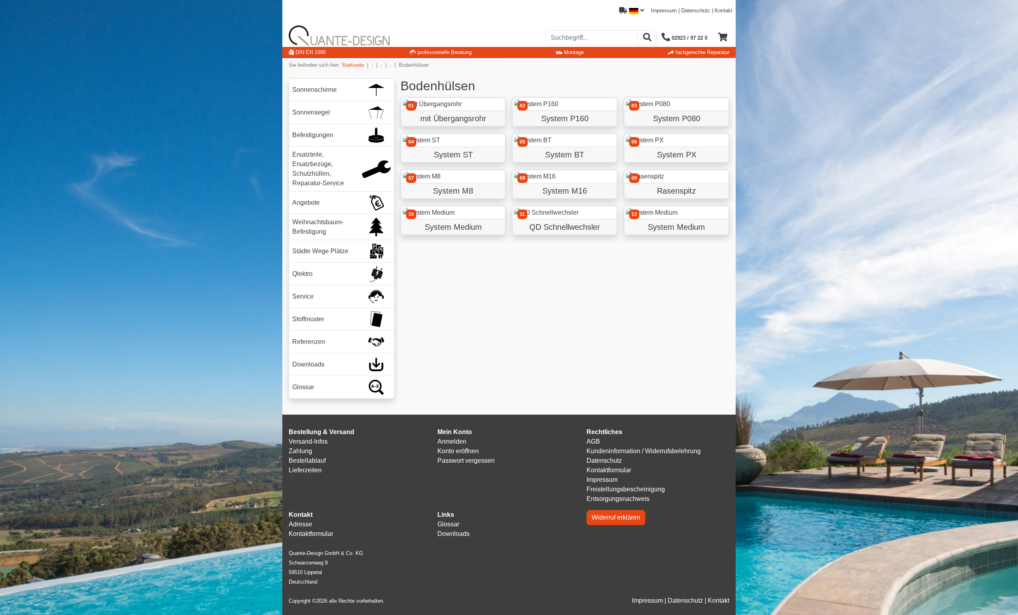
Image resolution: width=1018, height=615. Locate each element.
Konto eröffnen (458, 451)
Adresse (300, 524)
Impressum (664, 11)
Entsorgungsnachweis (618, 498)
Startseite (353, 65)
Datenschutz (695, 11)
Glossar (448, 524)
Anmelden (451, 441)
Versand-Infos (308, 441)
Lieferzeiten (305, 470)
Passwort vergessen (466, 460)
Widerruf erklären (616, 517)
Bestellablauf (307, 460)
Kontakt (723, 11)
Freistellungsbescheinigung (626, 489)
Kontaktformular (609, 470)
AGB (593, 441)
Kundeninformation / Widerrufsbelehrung (644, 451)
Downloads (453, 533)
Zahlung (300, 451)
